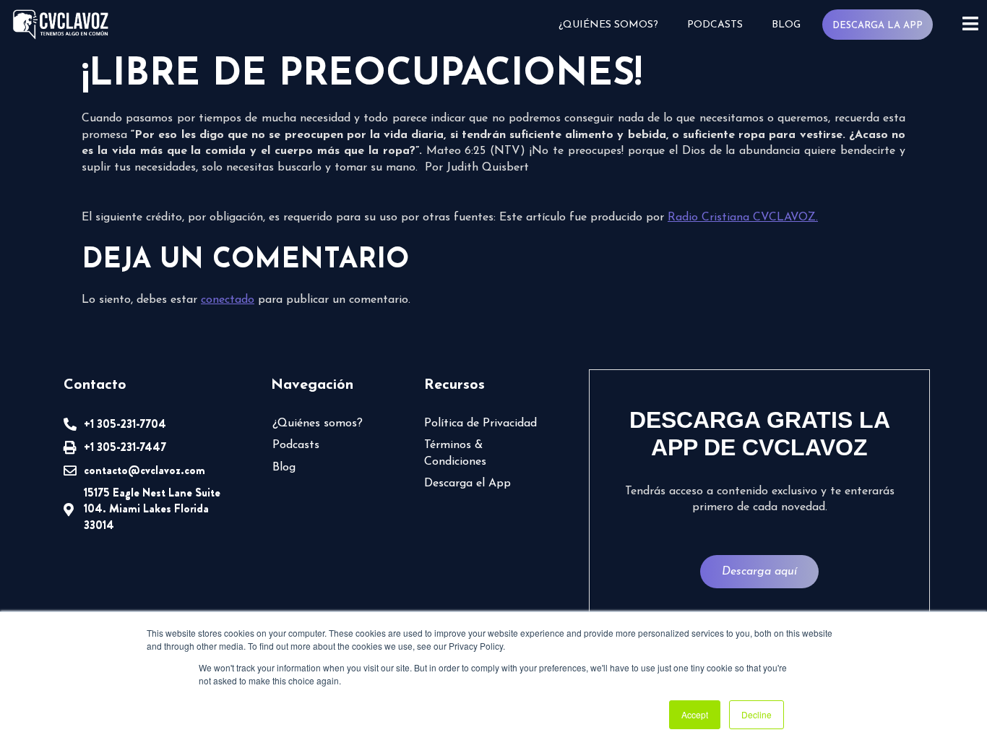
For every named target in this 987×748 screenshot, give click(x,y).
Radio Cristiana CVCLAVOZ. (743, 217)
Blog (786, 25)
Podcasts (715, 25)
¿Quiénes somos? (608, 25)
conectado (227, 300)
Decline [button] (756, 714)
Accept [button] (694, 714)
